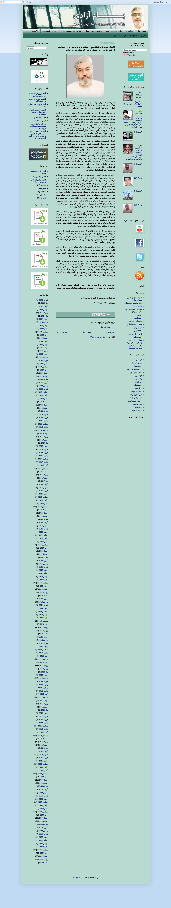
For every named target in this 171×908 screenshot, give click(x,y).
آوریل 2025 (43, 306)
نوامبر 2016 (43, 500)
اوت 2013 (44, 624)
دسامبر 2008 (43, 802)
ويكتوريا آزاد (137, 306)
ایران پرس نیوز (136, 372)
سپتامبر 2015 (42, 545)
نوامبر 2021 (43, 344)
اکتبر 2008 (44, 808)
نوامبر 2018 (43, 427)
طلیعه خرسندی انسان (93, 31)
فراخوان (129, 31)
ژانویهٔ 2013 (43, 646)
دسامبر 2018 (43, 424)
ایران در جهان (136, 391)
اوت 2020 (44, 370)
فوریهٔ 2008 (43, 834)
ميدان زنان (138, 327)
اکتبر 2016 (44, 503)
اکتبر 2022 (44, 329)
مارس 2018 (43, 449)
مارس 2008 (43, 831)
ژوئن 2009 (43, 783)
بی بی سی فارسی (134, 369)
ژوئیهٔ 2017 (43, 475)
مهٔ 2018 (44, 443)
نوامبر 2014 (43, 576)
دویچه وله (138, 359)
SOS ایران (138, 331)
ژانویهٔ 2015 (43, 570)
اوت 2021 (44, 347)
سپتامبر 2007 (42, 850)
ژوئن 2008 (43, 821)
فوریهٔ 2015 (43, 567)
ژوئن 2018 (43, 440)
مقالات (43, 191)
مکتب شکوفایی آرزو (114, 31)
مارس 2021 (43, 357)
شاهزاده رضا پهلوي (134, 321)
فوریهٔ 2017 (43, 491)
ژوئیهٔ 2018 (43, 437)
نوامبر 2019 (43, 395)
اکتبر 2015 (44, 541)
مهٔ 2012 (44, 672)
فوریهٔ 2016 (43, 529)
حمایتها (43, 185)
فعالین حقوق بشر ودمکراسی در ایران (134, 341)
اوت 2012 (44, 662)
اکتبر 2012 (44, 656)
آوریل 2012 (43, 675)
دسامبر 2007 (43, 840)
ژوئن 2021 (43, 351)
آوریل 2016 (43, 522)
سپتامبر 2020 (42, 367)
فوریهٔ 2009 (43, 796)
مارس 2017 (43, 487)
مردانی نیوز (137, 404)
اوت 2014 (44, 586)
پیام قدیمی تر (62, 332)
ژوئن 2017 (43, 478)
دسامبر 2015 (43, 535)
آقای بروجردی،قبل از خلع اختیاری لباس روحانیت (37, 112)
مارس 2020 (43, 386)
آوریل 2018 (43, 446)
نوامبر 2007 (43, 843)
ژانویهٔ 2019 (43, 421)
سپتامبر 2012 (42, 659)
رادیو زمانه (138, 385)
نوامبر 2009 (43, 767)
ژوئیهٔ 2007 (43, 856)
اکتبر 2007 (44, 847)
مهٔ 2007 (44, 863)
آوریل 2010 (43, 751)
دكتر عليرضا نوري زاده (133, 303)
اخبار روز (138, 388)
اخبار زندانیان (41, 177)
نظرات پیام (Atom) (97, 337)
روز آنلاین (138, 382)
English (133, 35)
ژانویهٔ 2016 (43, 532)
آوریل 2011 (43, 713)
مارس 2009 (43, 793)
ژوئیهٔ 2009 (43, 780)
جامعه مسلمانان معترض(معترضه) (135, 347)
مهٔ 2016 (44, 519)
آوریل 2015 (43, 561)
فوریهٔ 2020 (43, 389)
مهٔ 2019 (44, 411)
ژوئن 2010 (43, 745)
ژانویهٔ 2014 (43, 608)
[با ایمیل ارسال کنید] (103, 314)
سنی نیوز (138, 407)
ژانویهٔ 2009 (43, 799)
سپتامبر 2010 (42, 735)
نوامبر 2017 (43, 462)
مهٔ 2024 (44, 316)
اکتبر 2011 (44, 694)
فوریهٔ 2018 (43, 452)
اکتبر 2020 (44, 363)
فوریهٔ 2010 (43, 758)
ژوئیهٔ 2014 (43, 589)
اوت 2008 (44, 815)
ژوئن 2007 (43, 859)
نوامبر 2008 (43, 805)
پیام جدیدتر (110, 332)
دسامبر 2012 (43, 649)
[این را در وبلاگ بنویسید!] (101, 314)
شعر (44, 188)
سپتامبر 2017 (42, 468)
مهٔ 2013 (44, 634)
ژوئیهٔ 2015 (43, 551)
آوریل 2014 (43, 599)
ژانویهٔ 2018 (43, 456)
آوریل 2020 (43, 382)
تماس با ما (114, 35)
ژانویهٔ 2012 (43, 684)
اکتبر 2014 (44, 580)
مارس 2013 (43, 640)
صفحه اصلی (141, 31)
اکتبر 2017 (44, 465)
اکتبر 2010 (44, 732)
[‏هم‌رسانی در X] (98, 314)
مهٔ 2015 (44, 557)
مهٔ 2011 (44, 710)
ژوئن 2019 (43, 408)
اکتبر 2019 (44, 398)
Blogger (76, 877)
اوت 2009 (44, 777)
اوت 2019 (44, 402)
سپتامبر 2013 (42, 621)
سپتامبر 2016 (42, 506)
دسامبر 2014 (43, 573)
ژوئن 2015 (43, 554)
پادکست (35, 31)
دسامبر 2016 (43, 497)
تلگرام (143, 35)
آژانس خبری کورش (134, 401)
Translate (132, 55)
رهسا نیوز (138, 379)
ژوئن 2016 (43, 516)
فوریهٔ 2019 (43, 417)
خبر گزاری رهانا (136, 394)
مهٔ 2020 (44, 379)
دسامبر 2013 (43, 611)
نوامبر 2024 (43, 309)
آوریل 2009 (43, 789)
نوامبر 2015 (43, 538)
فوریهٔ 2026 (43, 300)
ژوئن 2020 (43, 376)
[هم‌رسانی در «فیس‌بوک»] (96, 314)
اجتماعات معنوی (39, 117)
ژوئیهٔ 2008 (43, 818)
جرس (139, 315)
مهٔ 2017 (44, 481)
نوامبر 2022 (43, 325)
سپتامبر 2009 (42, 773)
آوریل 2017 (43, 484)
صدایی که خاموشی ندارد (71, 31)
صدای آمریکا (137, 363)
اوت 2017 (44, 472)
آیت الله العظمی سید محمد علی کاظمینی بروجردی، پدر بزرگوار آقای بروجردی (37, 134)
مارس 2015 (43, 564)
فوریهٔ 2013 (43, 643)
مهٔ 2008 (44, 824)
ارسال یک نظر (106, 327)
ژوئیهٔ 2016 (43, 513)
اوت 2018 (44, 433)
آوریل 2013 (43, 637)
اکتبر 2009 (44, 770)
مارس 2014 (43, 602)
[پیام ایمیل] (108, 314)
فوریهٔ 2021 (43, 360)
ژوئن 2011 (43, 707)
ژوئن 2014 (43, 592)
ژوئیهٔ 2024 (43, 313)
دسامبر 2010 (43, 726)
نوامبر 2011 (43, 691)
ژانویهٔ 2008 (43, 837)
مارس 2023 (43, 322)
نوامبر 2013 (43, 614)
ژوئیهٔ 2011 (43, 704)
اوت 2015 (44, 548)
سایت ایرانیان (136, 410)
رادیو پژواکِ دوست (49, 31)
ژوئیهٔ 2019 (43, 405)
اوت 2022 (44, 335)
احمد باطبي (137, 337)
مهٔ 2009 (44, 786)
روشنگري (138, 318)
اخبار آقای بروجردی (38, 171)
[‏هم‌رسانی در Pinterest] (93, 314)
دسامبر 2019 (43, 392)
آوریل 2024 (43, 319)
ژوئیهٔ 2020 (43, 373)
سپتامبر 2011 (42, 697)
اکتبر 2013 (44, 618)
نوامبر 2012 (43, 653)
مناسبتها (43, 195)
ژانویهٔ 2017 (43, 494)
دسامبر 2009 (43, 764)
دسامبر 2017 (43, 459)
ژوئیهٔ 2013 (43, 627)
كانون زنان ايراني (135, 334)
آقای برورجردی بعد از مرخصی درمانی (37, 94)
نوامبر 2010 (43, 729)
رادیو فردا (138, 366)
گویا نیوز (139, 375)
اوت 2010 (44, 739)
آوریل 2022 (43, 341)
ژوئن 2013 (43, 630)
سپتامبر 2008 (42, 812)
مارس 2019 (43, 414)
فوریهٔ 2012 (43, 681)
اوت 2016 (44, 510)
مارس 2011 (43, 716)
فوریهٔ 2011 (43, 719)
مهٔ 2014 (44, 596)
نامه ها (43, 198)
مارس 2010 (43, 754)
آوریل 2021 (43, 354)
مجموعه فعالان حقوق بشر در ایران (133, 310)
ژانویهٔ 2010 (43, 761)
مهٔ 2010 (44, 748)
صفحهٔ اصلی (86, 332)
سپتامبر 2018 (42, 430)
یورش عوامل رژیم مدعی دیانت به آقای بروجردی (38, 126)
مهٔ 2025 (44, 303)
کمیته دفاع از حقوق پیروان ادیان (134, 299)
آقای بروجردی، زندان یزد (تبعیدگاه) (37, 100)
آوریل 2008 (43, 828)
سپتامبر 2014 (42, 583)
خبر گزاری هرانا (136, 398)
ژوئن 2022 (43, 338)
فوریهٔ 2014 (43, 605)
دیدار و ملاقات (40, 121)
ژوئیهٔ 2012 (43, 665)
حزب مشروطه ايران (134, 324)
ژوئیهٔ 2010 (43, 742)
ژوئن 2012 (43, 669)
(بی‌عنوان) (138, 132)
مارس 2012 (43, 678)
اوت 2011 (44, 700)
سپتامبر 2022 (42, 332)
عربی (124, 35)
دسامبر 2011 (43, 688)
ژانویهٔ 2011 (43, 723)
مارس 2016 (43, 526)
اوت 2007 (44, 853)
